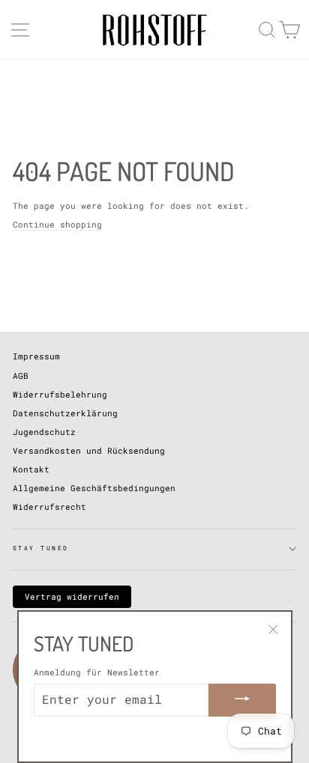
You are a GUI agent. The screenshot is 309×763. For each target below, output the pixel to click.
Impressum (36, 356)
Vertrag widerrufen (72, 596)
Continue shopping (57, 224)
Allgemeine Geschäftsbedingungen (94, 487)
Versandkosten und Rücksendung (89, 450)
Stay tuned (41, 548)
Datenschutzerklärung (65, 413)
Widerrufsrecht (49, 506)
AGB (20, 375)
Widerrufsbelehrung (60, 394)
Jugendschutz (44, 431)
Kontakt (31, 469)
